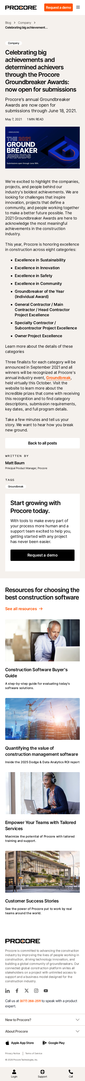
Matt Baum (15, 463)
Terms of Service (33, 1053)
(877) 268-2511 (30, 1001)
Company (24, 22)
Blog (8, 22)
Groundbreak (58, 377)
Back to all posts (42, 443)
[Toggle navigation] (78, 7)
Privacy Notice (12, 1053)
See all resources (21, 608)
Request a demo (58, 7)
